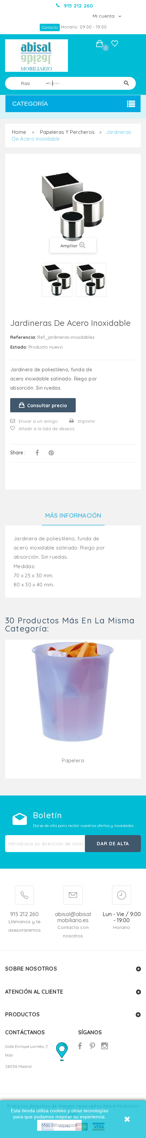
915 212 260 (24, 914)
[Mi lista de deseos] (114, 45)
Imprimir (86, 421)
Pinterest (51, 453)
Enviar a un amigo (38, 421)
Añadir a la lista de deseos (46, 428)
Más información (59, 1125)
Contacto (50, 27)
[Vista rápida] (73, 704)
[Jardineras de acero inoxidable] (57, 279)
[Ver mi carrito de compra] (99, 44)
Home (19, 132)
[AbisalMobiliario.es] (36, 55)
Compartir (37, 453)
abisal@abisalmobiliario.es (73, 917)
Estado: (18, 347)
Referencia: (23, 337)
